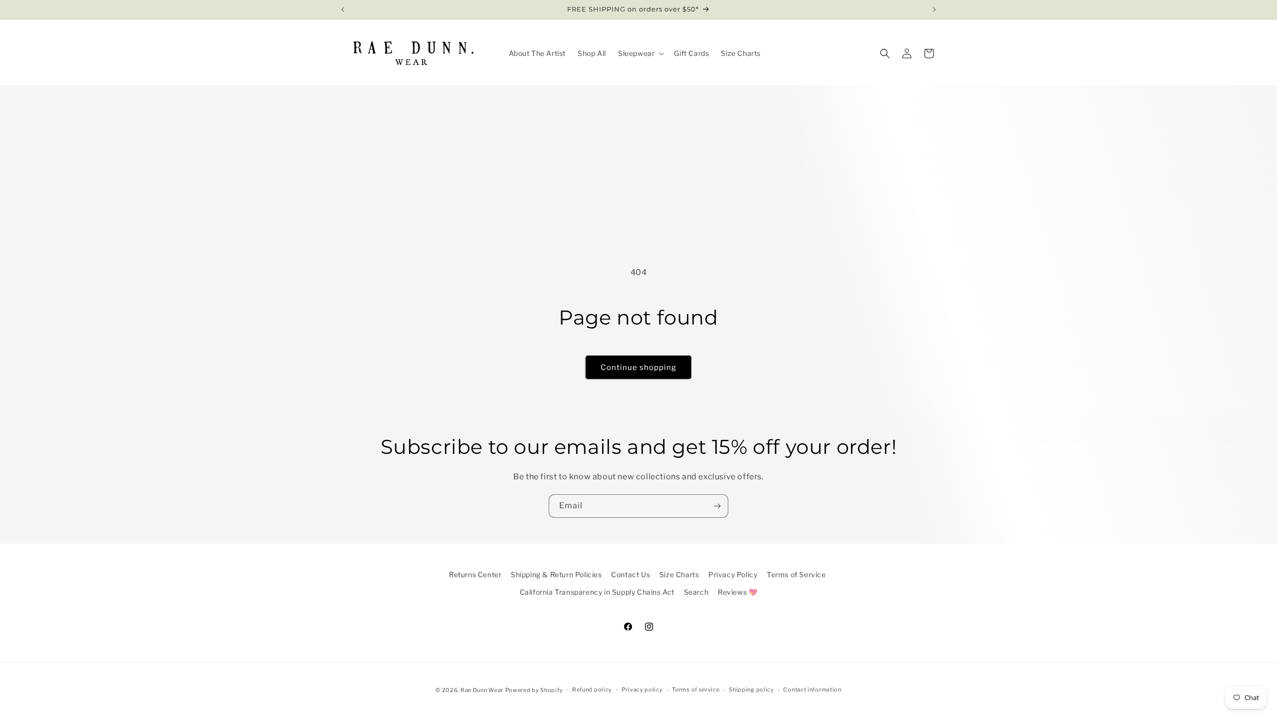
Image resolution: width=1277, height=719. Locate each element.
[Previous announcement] (343, 9)
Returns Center (475, 574)
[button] (640, 53)
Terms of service (695, 689)
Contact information (812, 689)
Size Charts (679, 574)
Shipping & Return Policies (556, 574)
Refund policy (592, 689)
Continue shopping (638, 367)
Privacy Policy (732, 574)
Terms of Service (796, 574)
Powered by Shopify (534, 690)
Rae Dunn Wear (481, 690)
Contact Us (630, 574)
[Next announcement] (934, 9)
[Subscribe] (717, 506)
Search (696, 592)
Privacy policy (642, 689)
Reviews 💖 (737, 592)
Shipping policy (751, 689)
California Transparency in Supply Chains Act (597, 592)
